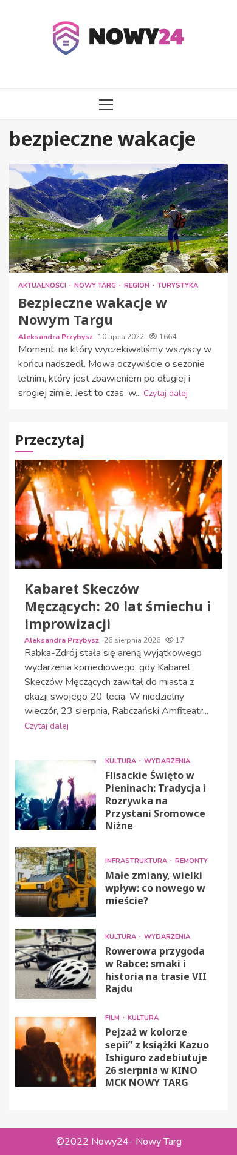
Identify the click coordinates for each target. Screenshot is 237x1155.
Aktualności (43, 285)
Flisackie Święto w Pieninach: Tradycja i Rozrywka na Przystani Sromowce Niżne (55, 795)
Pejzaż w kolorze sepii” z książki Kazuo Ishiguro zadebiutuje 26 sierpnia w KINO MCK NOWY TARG (55, 1052)
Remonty (191, 861)
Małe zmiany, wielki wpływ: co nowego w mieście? (55, 882)
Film (113, 1017)
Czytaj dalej (165, 393)
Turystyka (177, 285)
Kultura (121, 761)
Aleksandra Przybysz (56, 337)
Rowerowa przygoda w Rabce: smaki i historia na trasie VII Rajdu (55, 964)
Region (137, 285)
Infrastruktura (137, 861)
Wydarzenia (167, 761)
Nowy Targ (96, 285)
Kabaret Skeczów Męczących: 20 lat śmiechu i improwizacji (118, 514)
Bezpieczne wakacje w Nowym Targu (118, 218)
